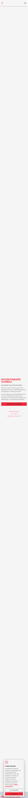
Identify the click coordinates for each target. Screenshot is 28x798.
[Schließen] (22, 761)
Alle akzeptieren (14, 794)
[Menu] (25, 3)
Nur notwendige (14, 790)
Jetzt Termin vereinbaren (14, 404)
